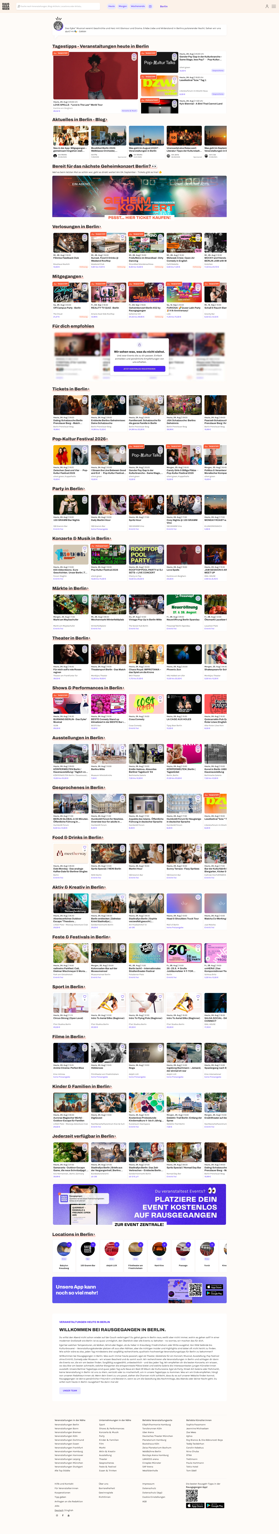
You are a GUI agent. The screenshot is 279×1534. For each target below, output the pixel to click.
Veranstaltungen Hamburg (69, 1451)
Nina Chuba (192, 1451)
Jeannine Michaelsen (197, 1428)
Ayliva (189, 1436)
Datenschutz (149, 1488)
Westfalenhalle (150, 1470)
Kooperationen (62, 1492)
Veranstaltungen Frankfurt (69, 1447)
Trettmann (191, 1459)
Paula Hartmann (195, 1462)
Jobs (57, 1505)
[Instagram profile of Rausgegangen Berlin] (57, 1515)
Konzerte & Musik (109, 1432)
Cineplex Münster (151, 1462)
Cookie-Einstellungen (153, 1497)
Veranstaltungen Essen (67, 1443)
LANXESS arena (150, 1459)
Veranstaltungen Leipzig (67, 1459)
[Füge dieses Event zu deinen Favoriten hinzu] (198, 598)
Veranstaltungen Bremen (68, 1432)
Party (101, 1436)
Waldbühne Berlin (151, 1451)
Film (101, 1443)
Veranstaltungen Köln (66, 1436)
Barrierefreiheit (107, 1488)
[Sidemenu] (274, 6)
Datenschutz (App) (152, 1492)
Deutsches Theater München (157, 1436)
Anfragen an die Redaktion (69, 1501)
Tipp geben (60, 1497)
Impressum (148, 1483)
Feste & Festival (107, 1466)
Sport (102, 1424)
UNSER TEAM (70, 1390)
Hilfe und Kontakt (64, 1483)
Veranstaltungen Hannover (69, 1455)
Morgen (123, 6)
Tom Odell (191, 1470)
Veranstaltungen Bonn (66, 1428)
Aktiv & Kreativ (107, 1451)
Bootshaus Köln (150, 1443)
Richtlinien (105, 1497)
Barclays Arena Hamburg (155, 1455)
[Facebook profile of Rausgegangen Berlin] (62, 1515)
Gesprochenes (106, 1462)
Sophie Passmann (196, 1424)
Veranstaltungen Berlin (67, 1424)
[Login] (267, 6)
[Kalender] (150, 6)
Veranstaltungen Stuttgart (69, 1466)
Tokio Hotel (192, 1466)
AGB (144, 1501)
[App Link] (192, 1496)
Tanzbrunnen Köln (152, 1428)
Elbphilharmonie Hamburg (156, 1424)
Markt (102, 1447)
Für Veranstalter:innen (66, 1488)
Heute (111, 6)
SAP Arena (147, 1466)
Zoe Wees (191, 1432)
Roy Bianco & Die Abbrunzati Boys (204, 1440)
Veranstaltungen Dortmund (69, 1440)
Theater (103, 1459)
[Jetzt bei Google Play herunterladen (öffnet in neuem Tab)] (214, 1293)
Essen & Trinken (108, 1470)
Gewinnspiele (106, 1492)
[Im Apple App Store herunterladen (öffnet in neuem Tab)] (214, 1286)
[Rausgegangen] (5, 6)
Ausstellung (105, 1455)
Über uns (103, 1483)
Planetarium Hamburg (154, 1440)
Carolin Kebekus (195, 1447)
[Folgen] (69, 1244)
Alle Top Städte (62, 1470)
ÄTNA (189, 1455)
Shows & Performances (111, 1428)
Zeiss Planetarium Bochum (156, 1447)
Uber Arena (148, 1432)
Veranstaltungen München (69, 1462)
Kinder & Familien (109, 1440)
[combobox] (58, 6)
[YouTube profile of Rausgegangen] (68, 1515)
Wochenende (138, 6)
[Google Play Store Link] (215, 1505)
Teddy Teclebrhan (195, 1443)
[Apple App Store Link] (195, 1505)
